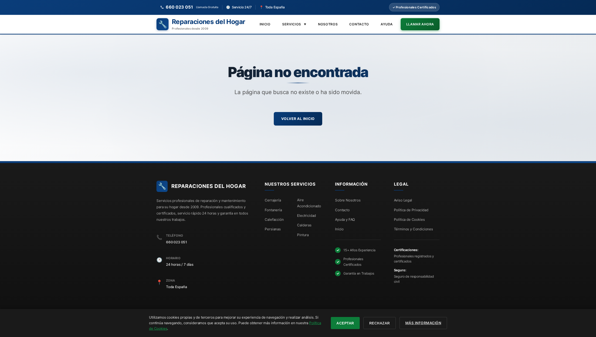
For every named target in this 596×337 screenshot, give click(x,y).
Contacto (359, 24)
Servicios (294, 24)
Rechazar (379, 323)
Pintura (303, 235)
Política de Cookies (409, 219)
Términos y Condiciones (413, 229)
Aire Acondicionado (309, 203)
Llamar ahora (420, 24)
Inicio (265, 24)
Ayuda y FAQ (345, 219)
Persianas (273, 229)
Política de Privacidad (411, 210)
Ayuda (387, 24)
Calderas (304, 225)
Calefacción (274, 219)
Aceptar (345, 323)
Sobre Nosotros (348, 200)
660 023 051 (176, 242)
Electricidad (306, 215)
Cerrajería (273, 200)
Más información (423, 323)
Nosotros (328, 24)
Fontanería (273, 210)
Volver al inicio (298, 118)
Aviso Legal (403, 200)
